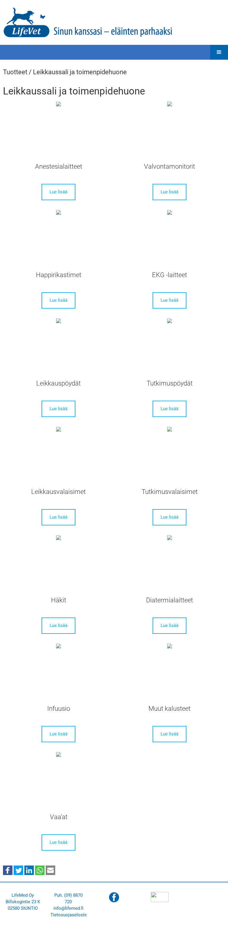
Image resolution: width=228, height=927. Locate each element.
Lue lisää (58, 192)
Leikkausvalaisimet (58, 491)
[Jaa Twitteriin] (18, 869)
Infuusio (58, 708)
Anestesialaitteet (58, 166)
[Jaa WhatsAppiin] (40, 869)
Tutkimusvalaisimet (170, 491)
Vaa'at (58, 817)
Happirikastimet (58, 275)
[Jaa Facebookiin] (7, 869)
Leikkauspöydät (58, 383)
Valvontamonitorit (169, 166)
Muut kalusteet (169, 708)
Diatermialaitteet (169, 600)
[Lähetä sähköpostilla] (50, 869)
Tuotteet (15, 72)
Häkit (58, 600)
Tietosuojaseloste (68, 914)
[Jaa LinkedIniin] (29, 869)
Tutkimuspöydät (170, 383)
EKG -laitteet (169, 275)
